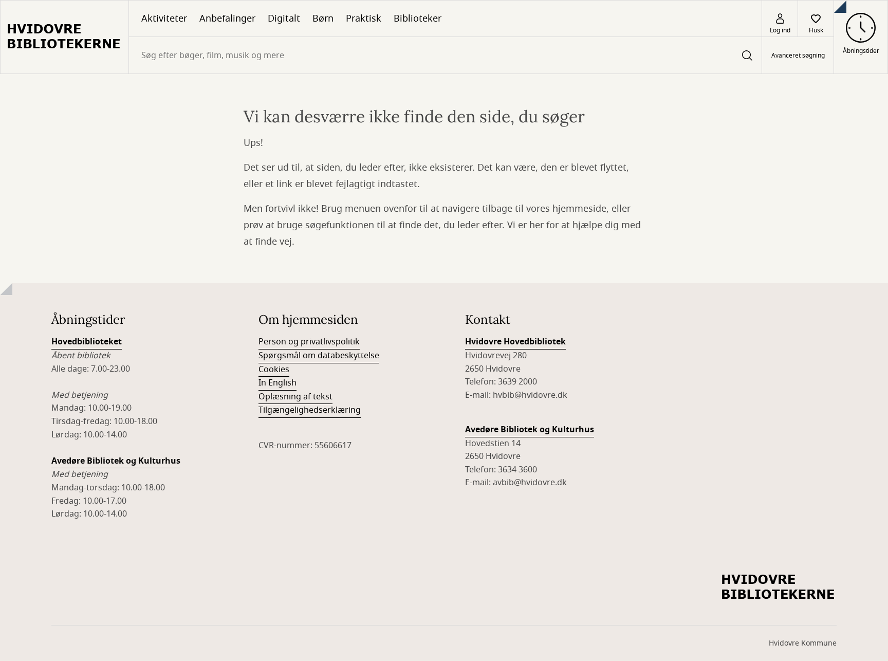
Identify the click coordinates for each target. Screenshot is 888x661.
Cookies (273, 369)
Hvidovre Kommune (803, 643)
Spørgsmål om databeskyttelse (318, 356)
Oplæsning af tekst (295, 397)
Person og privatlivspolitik (309, 342)
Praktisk (363, 18)
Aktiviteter (164, 18)
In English (277, 383)
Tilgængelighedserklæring (309, 410)
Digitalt (284, 18)
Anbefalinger (227, 18)
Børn (323, 18)
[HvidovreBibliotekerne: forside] (64, 37)
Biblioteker (417, 18)
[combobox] (445, 55)
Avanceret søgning (798, 55)
